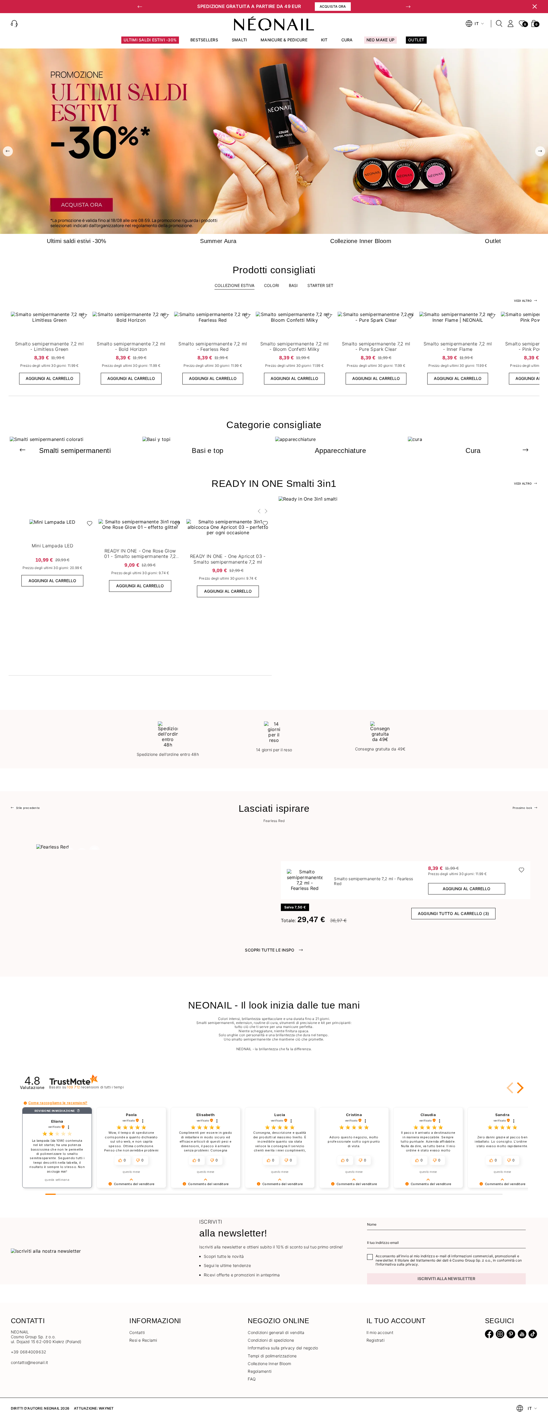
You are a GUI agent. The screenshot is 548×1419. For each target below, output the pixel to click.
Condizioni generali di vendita (276, 1332)
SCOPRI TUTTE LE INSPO (269, 950)
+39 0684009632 (28, 1351)
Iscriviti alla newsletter (446, 1278)
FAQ (252, 1379)
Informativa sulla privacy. (398, 1264)
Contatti (137, 1332)
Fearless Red (274, 821)
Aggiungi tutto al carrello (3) (453, 913)
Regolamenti (259, 1371)
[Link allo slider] (274, 141)
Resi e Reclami (143, 1340)
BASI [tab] (293, 285)
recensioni (95, 1087)
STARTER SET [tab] (320, 285)
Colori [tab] (271, 285)
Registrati (375, 1340)
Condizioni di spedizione (271, 1340)
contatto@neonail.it (29, 1362)
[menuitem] (150, 42)
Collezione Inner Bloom (269, 1363)
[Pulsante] (82, 317)
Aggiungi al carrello (49, 378)
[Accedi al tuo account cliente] (510, 23)
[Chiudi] (534, 6)
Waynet (106, 1408)
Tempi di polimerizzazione (272, 1355)
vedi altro (522, 300)
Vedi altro (522, 483)
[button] (140, 6)
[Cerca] (499, 23)
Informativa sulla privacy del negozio (283, 1347)
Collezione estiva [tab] (234, 285)
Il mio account (379, 1332)
